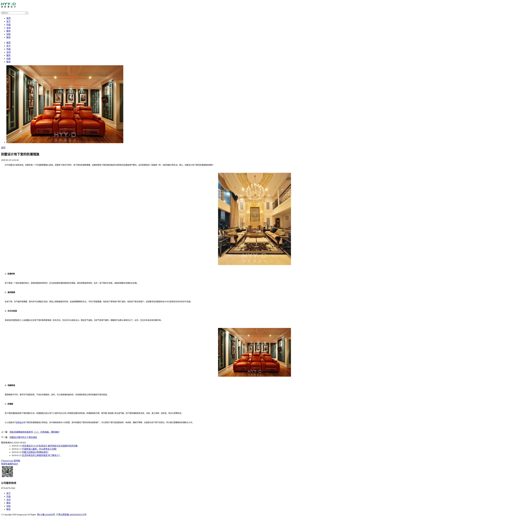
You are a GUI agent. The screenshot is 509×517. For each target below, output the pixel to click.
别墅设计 (19, 422)
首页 (8, 18)
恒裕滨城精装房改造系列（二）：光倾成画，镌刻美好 (34, 432)
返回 (3, 147)
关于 (8, 21)
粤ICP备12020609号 (46, 514)
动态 (8, 34)
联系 (8, 37)
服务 (8, 31)
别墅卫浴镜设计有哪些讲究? (35, 452)
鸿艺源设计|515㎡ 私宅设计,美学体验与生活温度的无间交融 (50, 446)
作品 (8, 24)
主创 (8, 28)
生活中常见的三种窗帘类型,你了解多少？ (41, 455)
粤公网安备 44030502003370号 (72, 514)
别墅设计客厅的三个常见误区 (23, 437)
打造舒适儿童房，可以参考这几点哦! (39, 449)
